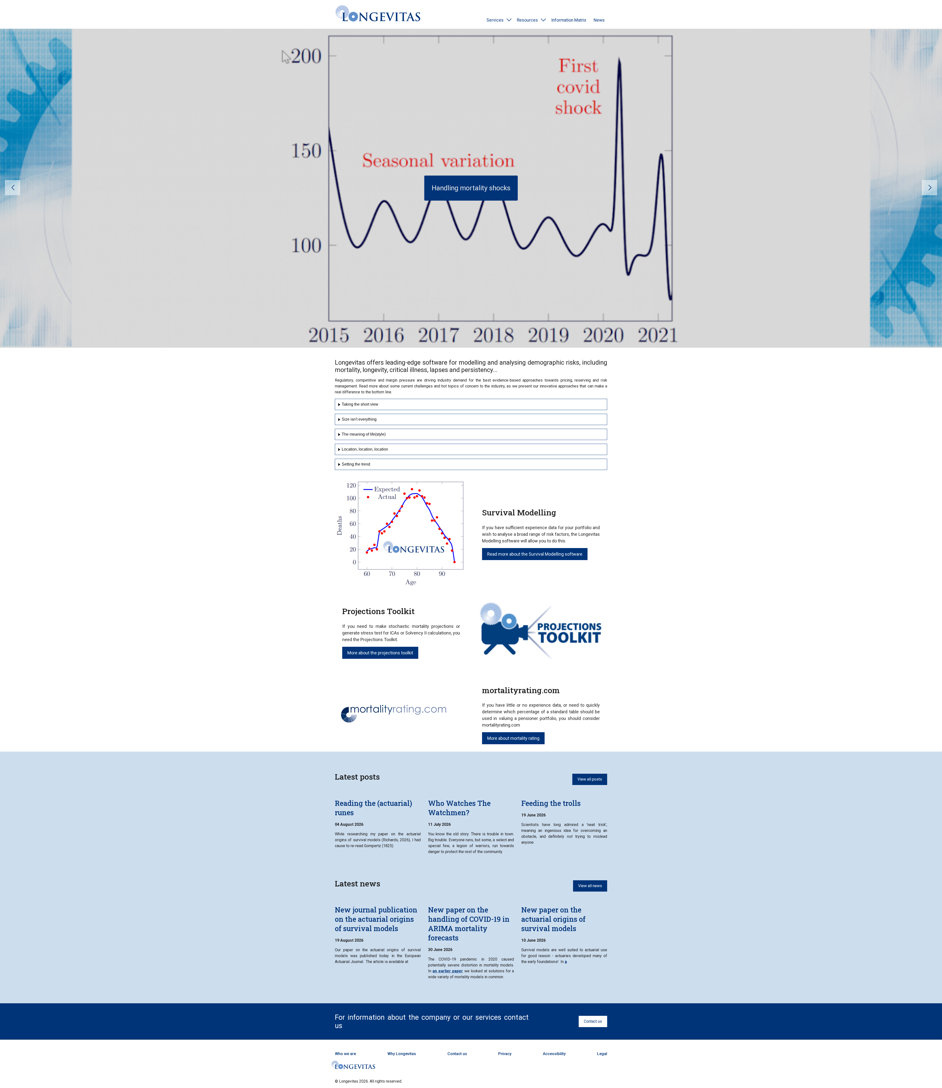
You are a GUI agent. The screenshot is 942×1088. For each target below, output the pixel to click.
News (599, 20)
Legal (602, 1053)
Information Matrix (568, 20)
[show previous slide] (12, 187)
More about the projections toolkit (380, 652)
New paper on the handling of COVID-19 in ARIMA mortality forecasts (469, 923)
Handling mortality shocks (471, 188)
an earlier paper (447, 971)
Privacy (504, 1053)
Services (495, 20)
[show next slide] (929, 187)
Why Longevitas (401, 1053)
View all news (590, 885)
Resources (527, 20)
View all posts (589, 779)
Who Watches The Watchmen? (459, 808)
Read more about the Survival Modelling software (534, 554)
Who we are (345, 1053)
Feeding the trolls (551, 803)
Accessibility (554, 1053)
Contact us (593, 1021)
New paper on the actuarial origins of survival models (553, 919)
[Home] (378, 14)
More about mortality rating (513, 738)
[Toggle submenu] (509, 20)
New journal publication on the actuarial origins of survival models (376, 919)
